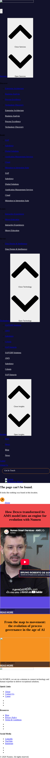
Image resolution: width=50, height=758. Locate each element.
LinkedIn (9, 739)
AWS (7, 331)
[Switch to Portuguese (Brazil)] (14, 482)
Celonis (8, 342)
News (7, 444)
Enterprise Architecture (14, 88)
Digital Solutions (12, 151)
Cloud (7, 162)
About (7, 692)
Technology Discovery (14, 105)
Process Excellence (13, 99)
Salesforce (9, 146)
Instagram (9, 743)
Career (8, 696)
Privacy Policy (11, 717)
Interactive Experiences (14, 214)
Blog (7, 439)
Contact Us (9, 694)
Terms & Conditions (13, 720)
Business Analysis (12, 94)
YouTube (9, 741)
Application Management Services (19, 157)
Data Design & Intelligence (16, 244)
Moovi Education (12, 219)
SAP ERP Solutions (13, 325)
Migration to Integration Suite (17, 168)
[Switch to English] (9, 479)
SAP (7, 140)
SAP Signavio (11, 347)
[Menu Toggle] (1, 11)
